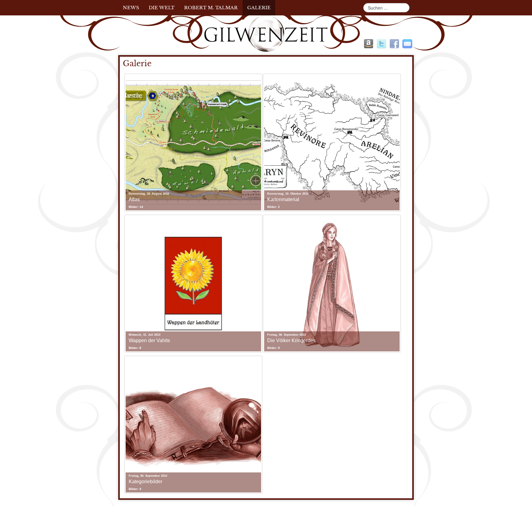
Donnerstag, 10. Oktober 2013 (287, 193)
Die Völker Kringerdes (291, 340)
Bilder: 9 (273, 348)
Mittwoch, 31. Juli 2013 (144, 334)
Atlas (134, 199)
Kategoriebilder (145, 481)
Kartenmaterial (283, 199)
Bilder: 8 (135, 348)
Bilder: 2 (273, 206)
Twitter (381, 44)
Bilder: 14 (136, 206)
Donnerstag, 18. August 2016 (149, 193)
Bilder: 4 (135, 489)
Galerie (137, 63)
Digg (368, 44)
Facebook (394, 44)
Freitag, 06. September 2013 (286, 334)
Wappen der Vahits (149, 340)
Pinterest (407, 44)
